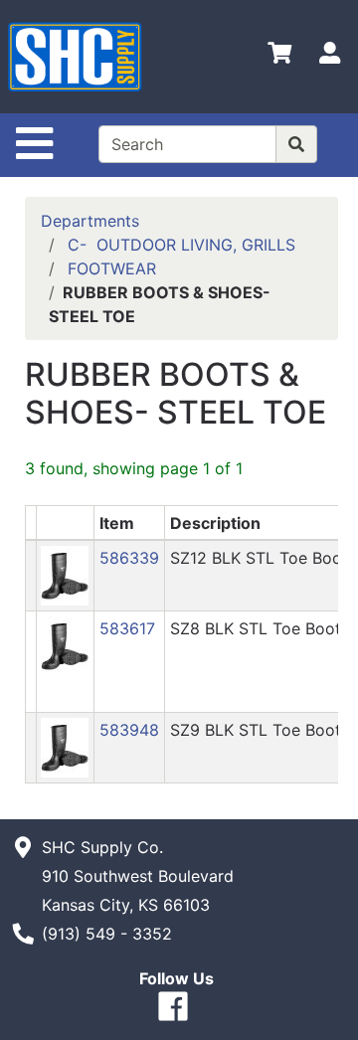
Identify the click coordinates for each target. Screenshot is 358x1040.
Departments (90, 221)
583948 (129, 730)
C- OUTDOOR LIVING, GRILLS (181, 245)
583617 (127, 628)
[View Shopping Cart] (279, 57)
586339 (129, 558)
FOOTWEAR (112, 268)
